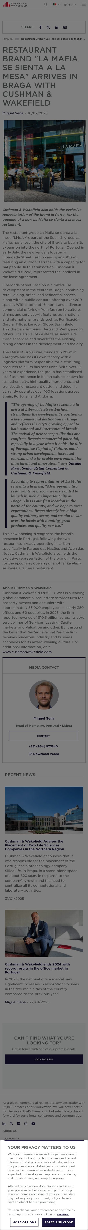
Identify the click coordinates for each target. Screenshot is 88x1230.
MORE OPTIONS (24, 1222)
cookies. (63, 1214)
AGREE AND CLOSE (58, 1222)
